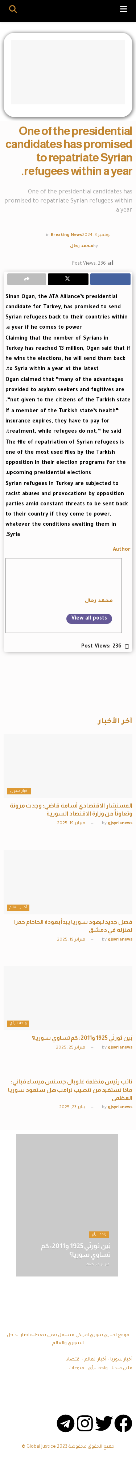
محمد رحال (81, 246)
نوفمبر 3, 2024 (96, 235)
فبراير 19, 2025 (71, 823)
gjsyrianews (120, 823)
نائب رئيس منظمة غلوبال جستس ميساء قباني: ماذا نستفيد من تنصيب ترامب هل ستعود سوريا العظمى (70, 1089)
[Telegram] (66, 1423)
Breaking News (66, 235)
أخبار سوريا (19, 791)
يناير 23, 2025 (72, 1107)
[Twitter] (104, 1423)
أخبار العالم (18, 908)
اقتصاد (73, 1359)
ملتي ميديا (122, 1368)
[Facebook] (123, 1423)
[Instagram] (85, 1423)
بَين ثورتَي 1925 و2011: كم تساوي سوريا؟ (82, 1038)
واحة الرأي (18, 1024)
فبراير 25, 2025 (71, 1048)
